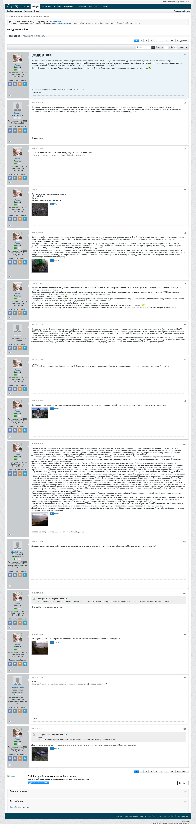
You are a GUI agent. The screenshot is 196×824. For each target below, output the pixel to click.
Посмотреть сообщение (66, 598)
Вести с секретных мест (41, 16)
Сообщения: (15, 75)
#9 (185, 401)
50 (172, 41)
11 (166, 41)
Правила (104, 6)
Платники (82, 6)
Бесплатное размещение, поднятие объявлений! (58, 779)
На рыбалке (14, 807)
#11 (184, 542)
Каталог (57, 6)
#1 (185, 55)
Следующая (182, 41)
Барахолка (46, 6)
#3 (185, 149)
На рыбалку (69, 6)
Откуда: (15, 77)
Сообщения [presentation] (14, 36)
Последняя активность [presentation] (34, 36)
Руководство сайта (166, 816)
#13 (184, 634)
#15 (184, 729)
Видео (36, 11)
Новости (25, 6)
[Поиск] (153, 47)
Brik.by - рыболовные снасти (52, 776)
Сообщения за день (14, 11)
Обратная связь (131, 816)
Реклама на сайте (147, 816)
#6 (185, 284)
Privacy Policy (183, 816)
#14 (184, 678)
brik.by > (183, 783)
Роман (17, 65)
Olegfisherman (17, 552)
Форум (35, 6)
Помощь (118, 816)
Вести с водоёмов (24, 16)
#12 (184, 593)
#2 (185, 103)
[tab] (14, 36)
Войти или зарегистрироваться (175, 2)
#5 (185, 233)
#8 (185, 360)
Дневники (93, 6)
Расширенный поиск (182, 11)
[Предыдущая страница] (174, 47)
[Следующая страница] (176, 47)
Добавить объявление (38, 783)
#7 (185, 325)
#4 (185, 190)
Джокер (17, 113)
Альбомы (28, 11)
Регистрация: (13, 73)
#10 (184, 444)
